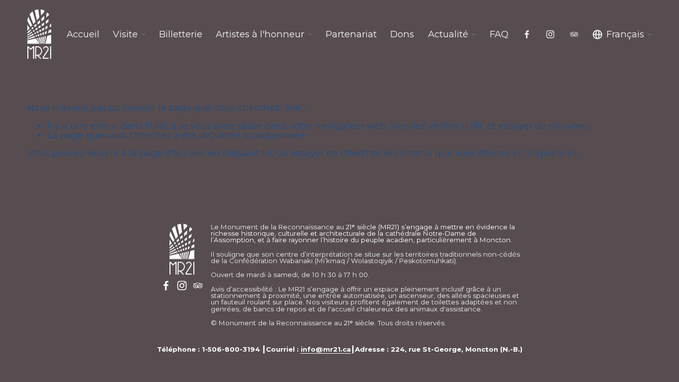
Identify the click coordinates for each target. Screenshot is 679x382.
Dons (402, 34)
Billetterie (180, 34)
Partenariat (351, 34)
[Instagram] (550, 34)
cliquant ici (247, 153)
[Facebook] (527, 34)
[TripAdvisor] (574, 34)
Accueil (83, 34)
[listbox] (622, 34)
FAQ (499, 34)
